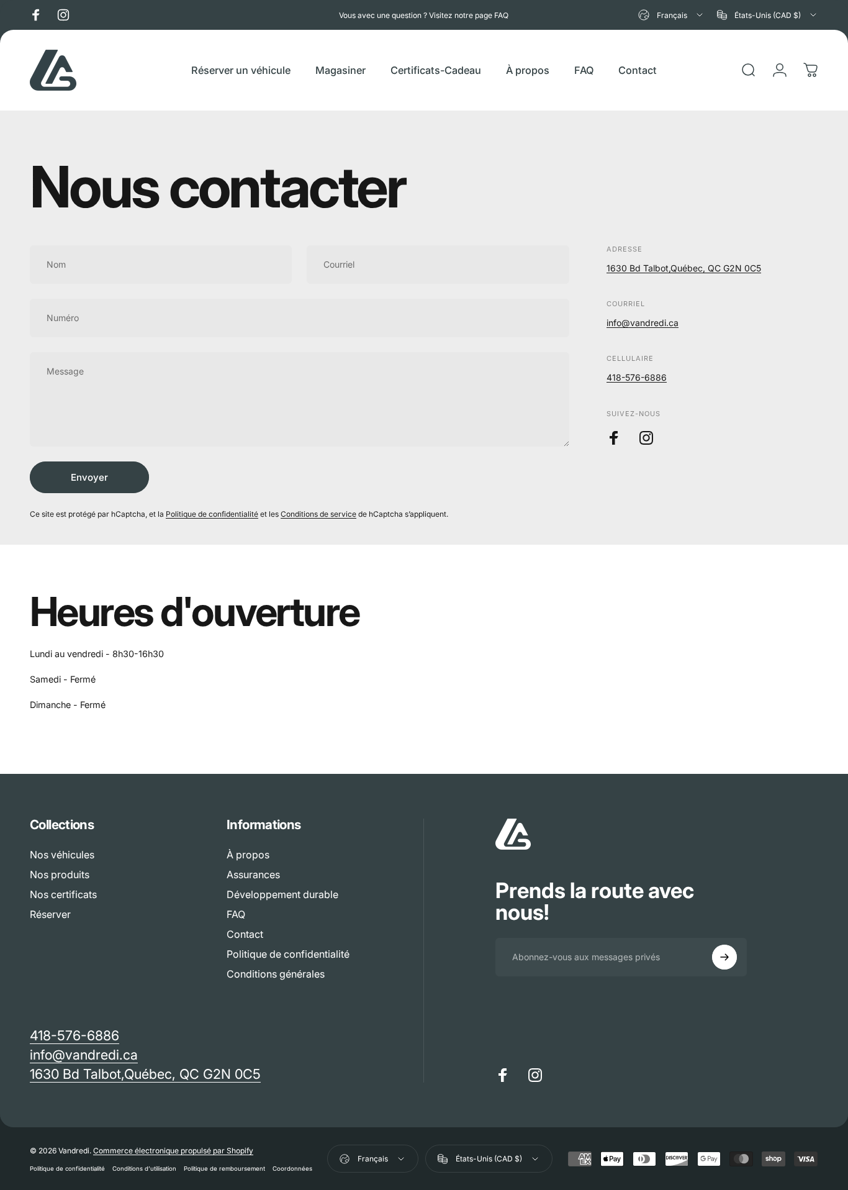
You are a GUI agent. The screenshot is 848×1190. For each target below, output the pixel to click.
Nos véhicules (62, 854)
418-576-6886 (637, 377)
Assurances (253, 874)
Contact (245, 934)
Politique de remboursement (224, 1168)
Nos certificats (63, 894)
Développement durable (282, 894)
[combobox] (671, 15)
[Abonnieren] (724, 957)
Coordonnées (292, 1168)
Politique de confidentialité (212, 514)
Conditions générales (276, 974)
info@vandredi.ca (643, 322)
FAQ (236, 914)
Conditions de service (318, 514)
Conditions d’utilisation (144, 1168)
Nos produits (59, 874)
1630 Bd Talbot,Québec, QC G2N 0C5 (684, 268)
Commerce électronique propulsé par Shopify (173, 1150)
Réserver (50, 914)
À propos (248, 854)
